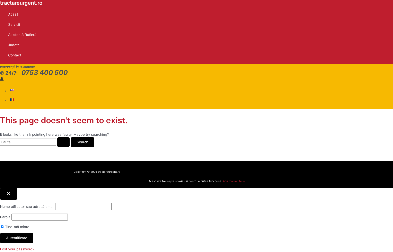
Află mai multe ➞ (234, 181)
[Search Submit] (63, 142)
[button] (12, 91)
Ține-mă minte (16, 227)
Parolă (5, 217)
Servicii (14, 24)
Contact (14, 55)
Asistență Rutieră (22, 35)
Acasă (13, 14)
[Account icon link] (2, 79)
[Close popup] (8, 194)
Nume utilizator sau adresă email (27, 207)
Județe (14, 45)
